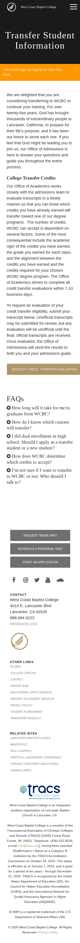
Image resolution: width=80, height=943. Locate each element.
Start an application (40, 562)
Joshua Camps (20, 770)
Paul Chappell (21, 751)
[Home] (12, 7)
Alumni (15, 666)
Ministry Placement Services (32, 698)
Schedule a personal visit (40, 549)
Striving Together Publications (34, 763)
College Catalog (23, 673)
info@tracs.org (28, 845)
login (23, 69)
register (37, 69)
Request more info (40, 535)
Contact (16, 679)
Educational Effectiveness (31, 692)
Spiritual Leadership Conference (36, 757)
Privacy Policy (21, 705)
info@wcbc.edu (23, 624)
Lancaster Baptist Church (30, 738)
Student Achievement (26, 711)
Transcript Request (25, 718)
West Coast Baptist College (38, 7)
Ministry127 (19, 744)
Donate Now (19, 686)
